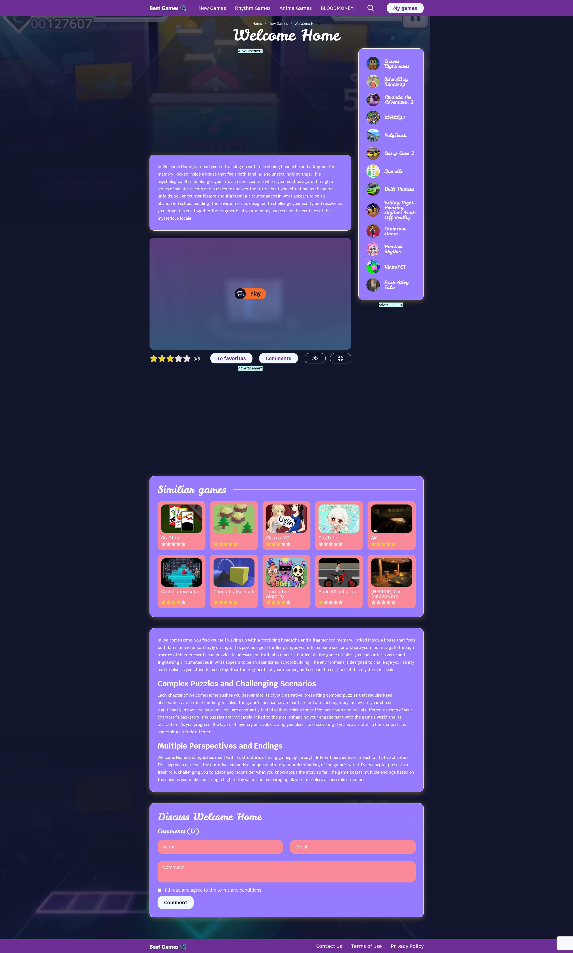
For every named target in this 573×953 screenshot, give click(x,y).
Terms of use (366, 946)
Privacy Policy (407, 946)
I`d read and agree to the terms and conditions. (213, 890)
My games (405, 8)
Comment (175, 902)
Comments (278, 358)
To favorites (231, 358)
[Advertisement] (250, 99)
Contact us (329, 946)
